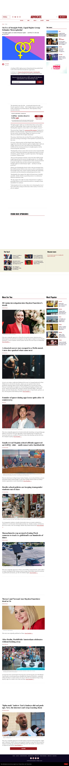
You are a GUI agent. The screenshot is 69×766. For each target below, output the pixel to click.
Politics (21, 20)
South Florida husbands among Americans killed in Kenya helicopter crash (62, 36)
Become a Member (39, 116)
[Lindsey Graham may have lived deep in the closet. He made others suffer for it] (52, 327)
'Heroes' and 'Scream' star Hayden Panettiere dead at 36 (21, 600)
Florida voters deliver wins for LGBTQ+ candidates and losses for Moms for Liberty (62, 60)
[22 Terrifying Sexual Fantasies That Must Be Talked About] (29, 262)
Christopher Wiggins (5, 447)
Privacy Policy (21, 764)
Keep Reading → (6, 342)
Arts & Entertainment (61, 39)
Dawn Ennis (4, 402)
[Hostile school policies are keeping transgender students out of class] (23, 505)
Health (35, 20)
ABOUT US (17, 755)
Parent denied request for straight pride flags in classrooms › (55, 255)
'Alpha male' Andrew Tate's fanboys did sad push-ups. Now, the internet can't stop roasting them (23, 706)
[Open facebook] (13, 17)
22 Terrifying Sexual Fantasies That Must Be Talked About (39, 262)
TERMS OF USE (49, 755)
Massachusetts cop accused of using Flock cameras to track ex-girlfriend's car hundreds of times (22, 535)
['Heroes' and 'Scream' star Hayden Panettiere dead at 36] (23, 617)
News (28, 20)
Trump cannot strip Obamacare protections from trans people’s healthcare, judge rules (63, 314)
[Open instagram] (20, 17)
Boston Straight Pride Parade (25, 72)
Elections (60, 54)
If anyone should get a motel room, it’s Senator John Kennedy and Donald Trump (63, 344)
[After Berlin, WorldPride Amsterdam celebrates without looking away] (23, 658)
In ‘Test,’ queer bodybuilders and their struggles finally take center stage (63, 44)
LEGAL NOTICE (54, 755)
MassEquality (36, 72)
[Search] (57, 17)
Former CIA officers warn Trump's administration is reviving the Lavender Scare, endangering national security (17, 258)
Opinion (47, 20)
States (60, 316)
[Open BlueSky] (15, 17)
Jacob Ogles (7, 63)
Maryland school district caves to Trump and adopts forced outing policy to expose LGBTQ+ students (18, 263)
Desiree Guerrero (5, 352)
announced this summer (31, 130)
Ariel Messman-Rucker (6, 710)
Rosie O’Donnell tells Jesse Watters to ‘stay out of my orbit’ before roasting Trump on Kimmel (39, 258)
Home (3, 24)
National (60, 46)
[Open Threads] (17, 17)
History (42, 20)
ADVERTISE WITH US (31, 755)
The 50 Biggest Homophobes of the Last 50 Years (17, 268)
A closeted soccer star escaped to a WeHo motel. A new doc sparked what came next (22, 349)
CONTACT (14, 755)
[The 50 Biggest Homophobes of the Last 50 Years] (8, 268)
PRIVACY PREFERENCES (43, 755)
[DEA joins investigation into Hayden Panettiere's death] (23, 321)
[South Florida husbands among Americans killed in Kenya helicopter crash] (52, 33)
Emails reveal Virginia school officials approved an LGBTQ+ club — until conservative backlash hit (23, 443)
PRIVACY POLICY (36, 755)
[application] (56, 67)
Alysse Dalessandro (5, 644)
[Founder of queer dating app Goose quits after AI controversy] (23, 416)
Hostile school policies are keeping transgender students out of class (22, 488)
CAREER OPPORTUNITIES (23, 755)
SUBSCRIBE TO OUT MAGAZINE (5, 17)
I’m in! (39, 82)
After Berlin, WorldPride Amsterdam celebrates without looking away (22, 640)
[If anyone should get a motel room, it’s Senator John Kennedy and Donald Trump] (52, 342)
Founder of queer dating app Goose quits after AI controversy (23, 398)
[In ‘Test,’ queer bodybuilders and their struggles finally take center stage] (52, 41)
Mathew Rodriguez (5, 307)
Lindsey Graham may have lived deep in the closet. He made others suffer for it (62, 330)
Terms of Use (28, 764)
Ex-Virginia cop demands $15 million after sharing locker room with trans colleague (62, 322)
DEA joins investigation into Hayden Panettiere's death (22, 304)
